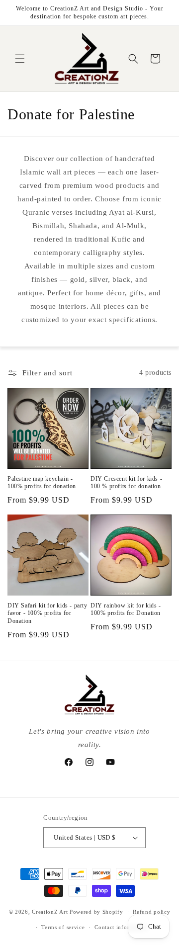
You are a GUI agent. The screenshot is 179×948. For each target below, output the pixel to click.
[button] (20, 59)
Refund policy (151, 912)
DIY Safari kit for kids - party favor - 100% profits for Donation (47, 613)
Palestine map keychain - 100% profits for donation (41, 482)
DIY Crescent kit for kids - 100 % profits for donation (126, 482)
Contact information (120, 927)
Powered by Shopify (96, 912)
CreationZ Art (50, 912)
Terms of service (63, 927)
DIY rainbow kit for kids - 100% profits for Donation (125, 609)
